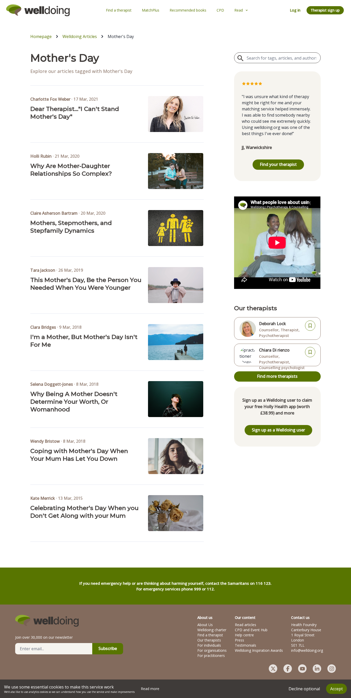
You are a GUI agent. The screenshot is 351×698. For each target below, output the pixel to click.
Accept (336, 689)
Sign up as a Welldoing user (278, 430)
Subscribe (107, 648)
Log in (295, 10)
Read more (150, 688)
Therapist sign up (325, 10)
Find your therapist (278, 164)
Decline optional (304, 689)
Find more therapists (277, 376)
